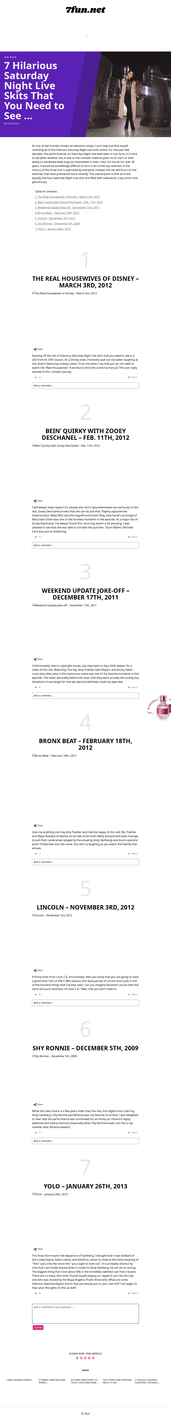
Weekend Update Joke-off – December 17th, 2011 (69, 207)
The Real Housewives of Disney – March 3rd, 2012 (69, 197)
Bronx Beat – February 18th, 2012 (58, 213)
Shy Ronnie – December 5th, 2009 (59, 223)
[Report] (132, 377)
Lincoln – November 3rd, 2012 (56, 218)
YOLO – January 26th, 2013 (54, 229)
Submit (38, 1327)
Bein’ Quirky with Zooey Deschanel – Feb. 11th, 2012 (70, 202)
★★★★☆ (10, 57)
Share (40, 349)
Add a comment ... (44, 385)
